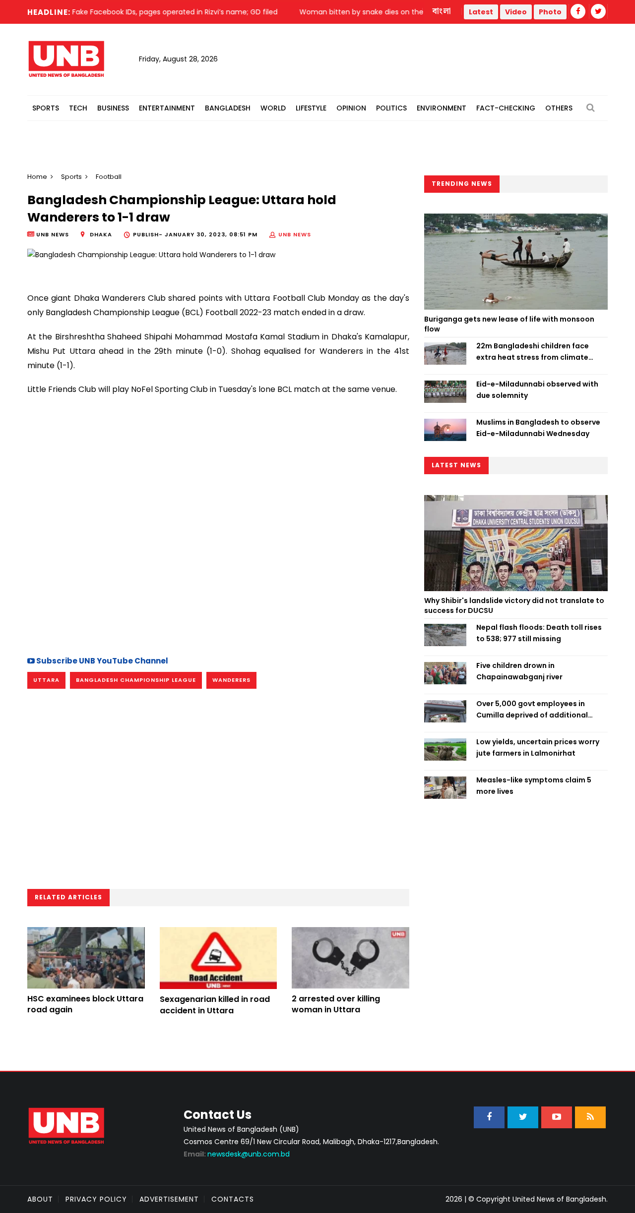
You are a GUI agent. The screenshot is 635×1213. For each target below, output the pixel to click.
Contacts (232, 1199)
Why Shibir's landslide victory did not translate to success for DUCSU (514, 605)
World (273, 108)
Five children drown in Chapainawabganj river (519, 671)
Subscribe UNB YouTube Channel (101, 661)
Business (113, 108)
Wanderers (231, 680)
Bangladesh (228, 108)
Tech (78, 108)
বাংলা (442, 11)
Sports (45, 108)
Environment (441, 108)
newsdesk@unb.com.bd (237, 1154)
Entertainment (167, 108)
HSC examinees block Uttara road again (85, 1004)
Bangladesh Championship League (136, 680)
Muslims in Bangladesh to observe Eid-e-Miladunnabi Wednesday (538, 427)
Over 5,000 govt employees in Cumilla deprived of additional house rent (532, 709)
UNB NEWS (294, 234)
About (40, 1199)
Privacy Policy (96, 1199)
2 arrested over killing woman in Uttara (336, 1004)
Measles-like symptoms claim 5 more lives (533, 785)
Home (37, 176)
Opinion (351, 108)
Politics (391, 108)
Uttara (46, 680)
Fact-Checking (505, 108)
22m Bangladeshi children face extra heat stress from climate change (532, 352)
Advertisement (169, 1199)
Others (558, 108)
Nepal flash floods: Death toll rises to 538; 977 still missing (539, 632)
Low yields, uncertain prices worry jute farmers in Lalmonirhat (537, 747)
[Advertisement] (218, 560)
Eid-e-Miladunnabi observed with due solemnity (537, 389)
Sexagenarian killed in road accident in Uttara (215, 1004)
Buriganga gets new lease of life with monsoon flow (509, 324)
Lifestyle (311, 108)
